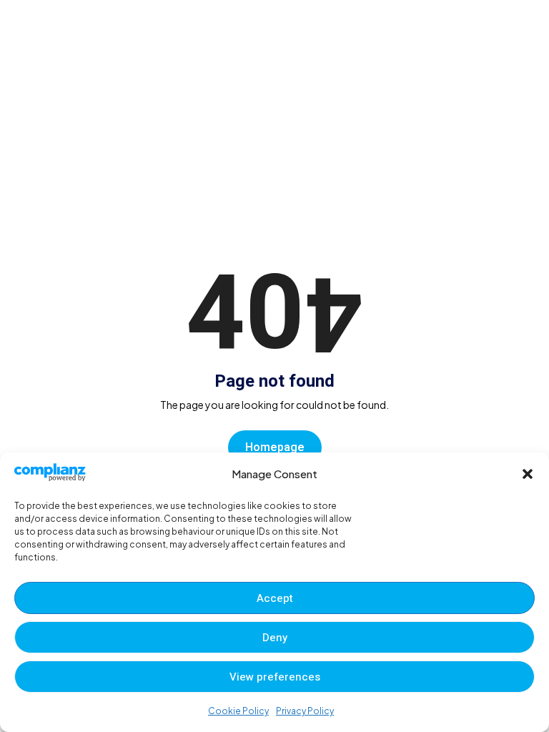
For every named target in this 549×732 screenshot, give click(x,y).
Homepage (275, 447)
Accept (275, 598)
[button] (527, 474)
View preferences (274, 677)
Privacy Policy (305, 711)
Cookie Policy (238, 711)
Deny (274, 638)
